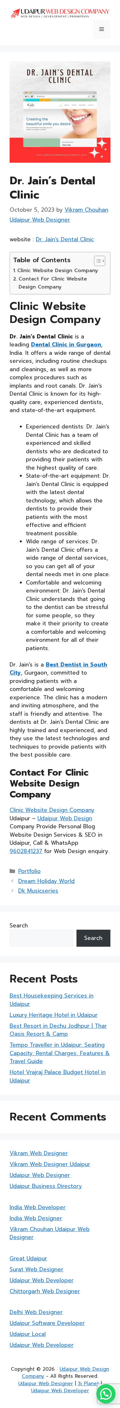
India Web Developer (38, 1207)
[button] (106, 1393)
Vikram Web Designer (39, 1153)
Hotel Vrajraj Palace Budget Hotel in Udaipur (58, 1076)
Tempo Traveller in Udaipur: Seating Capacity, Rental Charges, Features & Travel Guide (60, 1053)
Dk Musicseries (38, 891)
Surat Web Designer (36, 1269)
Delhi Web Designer (36, 1312)
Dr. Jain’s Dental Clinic (65, 239)
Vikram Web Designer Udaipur (50, 1164)
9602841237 (26, 851)
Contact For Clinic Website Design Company (53, 282)
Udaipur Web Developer (42, 1280)
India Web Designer (36, 1218)
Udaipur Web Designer (40, 1175)
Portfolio (29, 871)
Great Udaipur (28, 1258)
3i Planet (88, 1383)
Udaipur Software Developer (47, 1323)
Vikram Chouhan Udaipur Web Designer (50, 1233)
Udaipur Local (28, 1334)
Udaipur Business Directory (46, 1186)
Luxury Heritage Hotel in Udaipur (54, 1015)
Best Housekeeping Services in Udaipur (51, 999)
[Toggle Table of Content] (96, 260)
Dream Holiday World (46, 881)
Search (19, 925)
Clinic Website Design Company (57, 270)
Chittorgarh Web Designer (45, 1291)
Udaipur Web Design (64, 818)
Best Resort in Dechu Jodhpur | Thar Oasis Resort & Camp (58, 1030)
